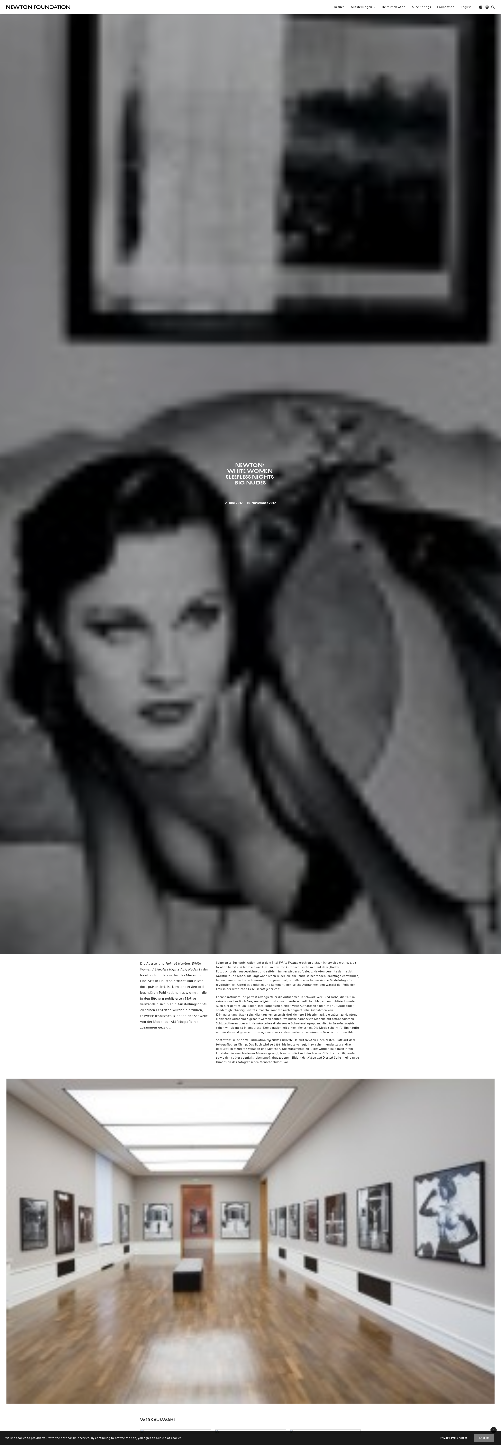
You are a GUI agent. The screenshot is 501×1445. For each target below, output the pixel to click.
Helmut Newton (393, 7)
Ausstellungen (361, 7)
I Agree (484, 1438)
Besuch (339, 7)
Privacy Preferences (454, 1438)
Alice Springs (421, 7)
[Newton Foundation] (38, 7)
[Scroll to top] (493, 1430)
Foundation (445, 7)
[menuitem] (339, 7)
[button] (481, 7)
